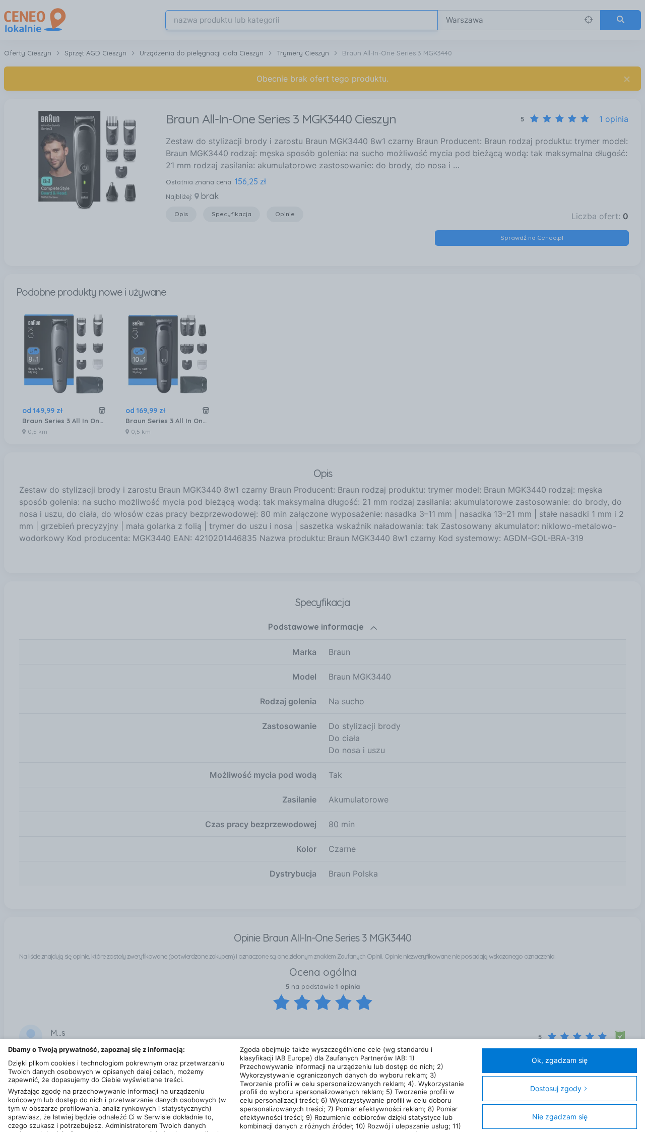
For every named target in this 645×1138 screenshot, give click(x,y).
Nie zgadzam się (560, 1116)
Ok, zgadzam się (560, 1060)
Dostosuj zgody (556, 1088)
